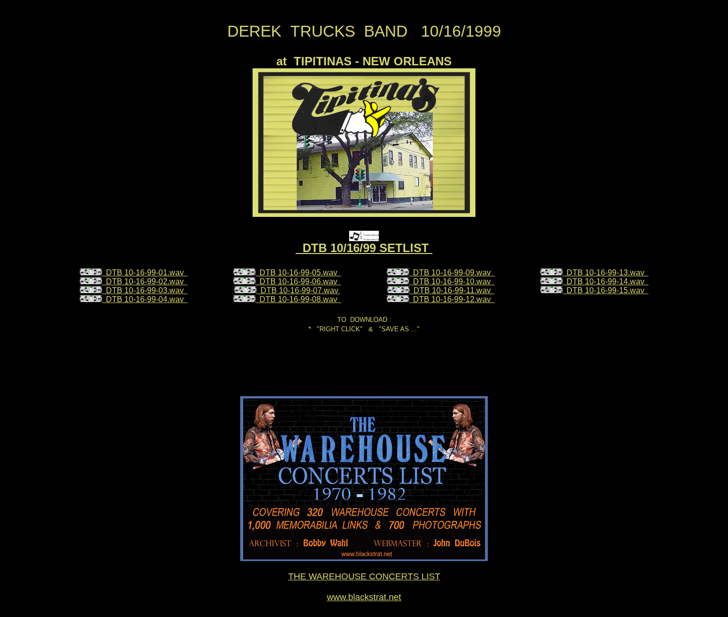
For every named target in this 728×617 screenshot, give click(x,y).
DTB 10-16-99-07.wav (298, 290)
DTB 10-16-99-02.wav (145, 281)
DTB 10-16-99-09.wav (452, 272)
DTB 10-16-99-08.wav (298, 299)
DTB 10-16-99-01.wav (145, 272)
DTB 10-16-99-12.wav (452, 299)
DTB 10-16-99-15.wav (605, 290)
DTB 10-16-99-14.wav (605, 281)
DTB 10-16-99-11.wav (452, 290)
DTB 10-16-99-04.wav (145, 299)
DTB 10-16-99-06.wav (298, 281)
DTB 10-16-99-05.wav (298, 272)
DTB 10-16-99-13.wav (605, 272)
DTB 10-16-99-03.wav (145, 290)
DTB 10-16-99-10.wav (452, 281)
